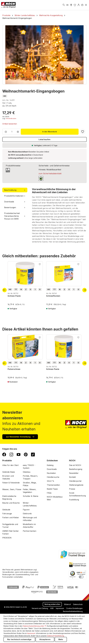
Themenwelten (53, 485)
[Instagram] (11, 454)
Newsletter (74, 473)
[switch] (81, 576)
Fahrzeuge (7, 513)
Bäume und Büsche (11, 503)
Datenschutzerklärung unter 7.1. (34, 626)
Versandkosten (11, 118)
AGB (52, 608)
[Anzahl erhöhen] (18, 132)
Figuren (26, 509)
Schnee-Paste (14, 296)
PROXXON (6, 538)
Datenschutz (78, 604)
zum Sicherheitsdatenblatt (50, 173)
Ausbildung (74, 499)
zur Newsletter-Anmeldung (18, 437)
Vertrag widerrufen (52, 604)
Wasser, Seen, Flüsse (11, 489)
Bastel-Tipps (52, 489)
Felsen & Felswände (11, 482)
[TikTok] (33, 454)
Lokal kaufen (44, 139)
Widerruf (67, 604)
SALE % (50, 481)
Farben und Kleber (10, 517)
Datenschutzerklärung (55, 636)
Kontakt (72, 477)
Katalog (50, 465)
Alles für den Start (10, 465)
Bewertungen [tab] (10, 207)
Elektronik (27, 513)
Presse (72, 489)
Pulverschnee (14, 369)
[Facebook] (4, 454)
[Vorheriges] (4, 290)
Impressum (60, 608)
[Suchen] (64, 5)
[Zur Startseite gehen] (8, 5)
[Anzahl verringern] (5, 132)
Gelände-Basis (8, 472)
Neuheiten (51, 473)
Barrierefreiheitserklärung (73, 611)
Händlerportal (75, 481)
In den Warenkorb (49, 132)
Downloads (52, 469)
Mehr (60, 639)
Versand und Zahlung (40, 608)
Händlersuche (53, 477)
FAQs (49, 493)
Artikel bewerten (9, 124)
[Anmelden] (78, 5)
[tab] (14, 190)
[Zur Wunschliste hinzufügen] (39, 264)
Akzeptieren (45, 639)
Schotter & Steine (30, 496)
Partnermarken (29, 531)
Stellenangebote (76, 485)
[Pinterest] (26, 454)
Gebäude (6, 509)
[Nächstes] (84, 290)
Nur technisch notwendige (19, 639)
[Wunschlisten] (75, 5)
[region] (44, 54)
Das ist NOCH (75, 465)
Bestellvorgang (75, 469)
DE (67, 5)
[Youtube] (18, 454)
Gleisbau (26, 472)
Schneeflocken (53, 296)
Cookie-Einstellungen (74, 608)
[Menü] (86, 5)
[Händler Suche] (71, 5)
